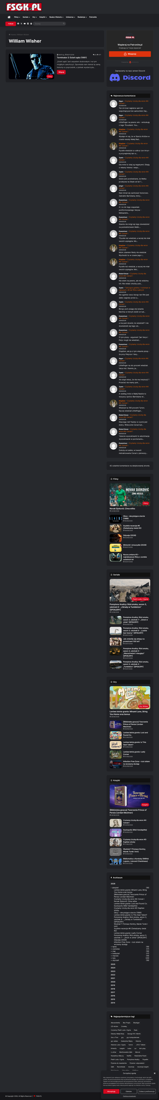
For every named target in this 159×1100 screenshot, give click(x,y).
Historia (138, 1041)
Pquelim (145, 1059)
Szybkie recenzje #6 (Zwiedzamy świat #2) (132, 527)
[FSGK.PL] (23, 7)
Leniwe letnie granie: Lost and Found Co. (130, 903)
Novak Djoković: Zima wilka (122, 508)
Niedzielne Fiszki (140, 1056)
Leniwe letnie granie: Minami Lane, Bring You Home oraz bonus (130, 891)
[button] (155, 1073)
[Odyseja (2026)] (116, 538)
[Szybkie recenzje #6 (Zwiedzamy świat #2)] (116, 528)
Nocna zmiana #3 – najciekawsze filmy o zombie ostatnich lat (135, 556)
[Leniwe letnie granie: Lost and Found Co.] (116, 735)
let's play (142, 1048)
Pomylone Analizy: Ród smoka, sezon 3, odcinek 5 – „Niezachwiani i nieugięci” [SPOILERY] (136, 652)
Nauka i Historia (55, 17)
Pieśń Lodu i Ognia (117, 1059)
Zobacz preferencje (147, 1091)
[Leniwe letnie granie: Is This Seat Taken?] (116, 745)
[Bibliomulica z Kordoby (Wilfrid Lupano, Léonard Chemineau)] (116, 861)
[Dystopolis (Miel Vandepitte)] (116, 833)
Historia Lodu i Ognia (118, 1045)
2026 (113, 884)
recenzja (131, 1067)
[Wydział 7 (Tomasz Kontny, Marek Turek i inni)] (116, 852)
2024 (113, 968)
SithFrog (61, 55)
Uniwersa (69, 17)
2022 (113, 975)
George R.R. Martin (134, 1034)
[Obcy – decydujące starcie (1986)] (116, 519)
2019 (113, 985)
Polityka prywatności (129, 1096)
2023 (113, 971)
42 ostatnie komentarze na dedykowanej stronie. (130, 466)
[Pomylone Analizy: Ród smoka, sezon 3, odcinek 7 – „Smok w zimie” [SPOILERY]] (116, 620)
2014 (113, 1003)
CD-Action (114, 1026)
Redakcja (81, 17)
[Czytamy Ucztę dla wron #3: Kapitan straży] (116, 842)
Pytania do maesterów (119, 1063)
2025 (113, 964)
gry (122, 1037)
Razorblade (121, 1067)
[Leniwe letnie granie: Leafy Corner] (116, 755)
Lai (135, 1048)
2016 (113, 996)
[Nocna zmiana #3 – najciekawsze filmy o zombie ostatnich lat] (116, 557)
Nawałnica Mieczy (117, 1056)
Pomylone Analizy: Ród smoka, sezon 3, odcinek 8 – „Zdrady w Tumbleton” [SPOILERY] (128, 607)
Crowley (124, 1026)
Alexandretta (115, 1023)
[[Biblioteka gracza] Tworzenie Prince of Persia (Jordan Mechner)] (116, 725)
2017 (113, 992)
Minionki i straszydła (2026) (134, 545)
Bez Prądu (126, 1023)
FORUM (10, 24)
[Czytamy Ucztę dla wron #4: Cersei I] (116, 823)
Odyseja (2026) (129, 535)
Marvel (137, 1052)
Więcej (61, 72)
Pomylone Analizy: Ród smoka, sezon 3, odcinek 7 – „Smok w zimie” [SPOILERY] (136, 619)
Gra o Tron (114, 1037)
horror (131, 1045)
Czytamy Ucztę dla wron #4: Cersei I (132, 274)
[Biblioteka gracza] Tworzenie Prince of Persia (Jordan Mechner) (135, 724)
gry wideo (114, 1041)
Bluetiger (136, 1023)
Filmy (16, 17)
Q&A (112, 1067)
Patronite (93, 17)
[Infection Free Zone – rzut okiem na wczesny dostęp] (116, 764)
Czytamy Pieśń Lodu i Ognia (121, 1030)
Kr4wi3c (114, 1048)
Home (13, 35)
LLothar (113, 1052)
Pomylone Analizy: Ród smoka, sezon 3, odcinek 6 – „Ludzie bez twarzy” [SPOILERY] (136, 630)
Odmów (129, 1091)
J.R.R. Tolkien (140, 1045)
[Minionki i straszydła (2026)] (116, 548)
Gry (33, 17)
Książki (42, 17)
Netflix (129, 1056)
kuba (129, 1048)
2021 (113, 978)
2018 (113, 989)
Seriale (25, 17)
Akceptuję (111, 1091)
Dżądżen (122, 129)
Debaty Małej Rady (117, 1034)
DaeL (136, 1030)
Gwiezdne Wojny (127, 1041)
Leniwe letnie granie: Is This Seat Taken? (130, 915)
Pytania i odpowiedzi (137, 1063)
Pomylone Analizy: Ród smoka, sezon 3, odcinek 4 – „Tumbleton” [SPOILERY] (136, 664)
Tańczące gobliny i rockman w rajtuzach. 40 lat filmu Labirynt (134, 289)
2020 (113, 982)
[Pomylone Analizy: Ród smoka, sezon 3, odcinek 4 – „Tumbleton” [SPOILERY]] (116, 665)
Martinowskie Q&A (125, 1052)
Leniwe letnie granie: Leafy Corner (128, 933)
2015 (113, 999)
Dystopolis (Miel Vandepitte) (135, 830)
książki (122, 1048)
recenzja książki (143, 1067)
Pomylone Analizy (133, 1059)
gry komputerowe (133, 1037)
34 (95, 55)
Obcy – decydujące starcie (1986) (128, 913)
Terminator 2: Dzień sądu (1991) (72, 57)
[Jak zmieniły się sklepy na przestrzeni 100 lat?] (116, 642)
